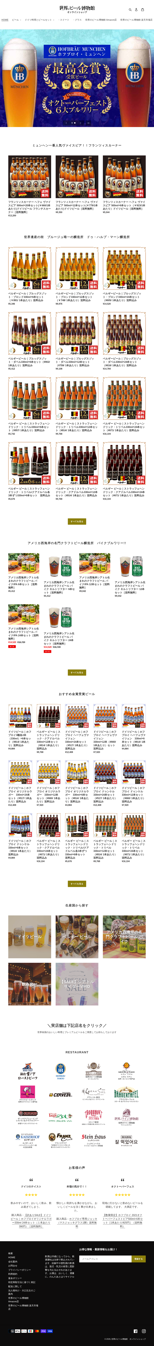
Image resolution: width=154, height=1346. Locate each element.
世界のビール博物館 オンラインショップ (128, 1339)
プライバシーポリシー (19, 1270)
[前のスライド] (66, 123)
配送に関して (15, 1286)
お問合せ (12, 1265)
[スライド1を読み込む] (72, 123)
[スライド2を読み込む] (75, 123)
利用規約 (12, 1274)
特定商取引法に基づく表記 (21, 1282)
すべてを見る (77, 521)
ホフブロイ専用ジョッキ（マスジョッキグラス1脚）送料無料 (77, 1222)
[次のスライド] (80, 123)
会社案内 (12, 1261)
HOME (11, 1257)
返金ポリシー (15, 1278)
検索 (10, 1253)
